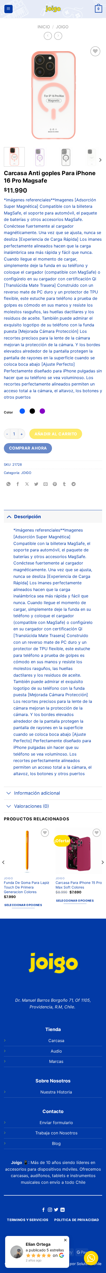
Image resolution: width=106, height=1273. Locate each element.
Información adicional (37, 793)
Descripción (27, 516)
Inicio (44, 26)
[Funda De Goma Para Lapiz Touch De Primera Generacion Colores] (27, 850)
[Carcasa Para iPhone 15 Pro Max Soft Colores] (79, 850)
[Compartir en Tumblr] (64, 484)
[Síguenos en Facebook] (43, 1210)
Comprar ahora (28, 448)
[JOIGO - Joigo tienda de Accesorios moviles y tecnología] (53, 9)
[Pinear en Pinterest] (55, 484)
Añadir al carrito (55, 434)
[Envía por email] (45, 484)
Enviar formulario (56, 1122)
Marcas (56, 1061)
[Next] (93, 94)
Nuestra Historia (56, 1092)
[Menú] (8, 9)
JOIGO (62, 26)
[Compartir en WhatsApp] (8, 484)
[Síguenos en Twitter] (56, 1210)
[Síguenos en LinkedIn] (62, 1210)
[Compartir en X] (27, 484)
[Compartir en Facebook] (18, 484)
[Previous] (12, 94)
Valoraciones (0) (31, 806)
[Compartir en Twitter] (36, 484)
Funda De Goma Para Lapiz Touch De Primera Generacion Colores (26, 887)
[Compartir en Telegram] (73, 484)
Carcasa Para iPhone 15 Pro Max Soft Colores (79, 885)
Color (8, 412)
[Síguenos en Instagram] (50, 1210)
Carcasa (56, 1040)
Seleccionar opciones (23, 905)
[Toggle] (9, 516)
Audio (56, 1051)
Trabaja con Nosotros (56, 1132)
